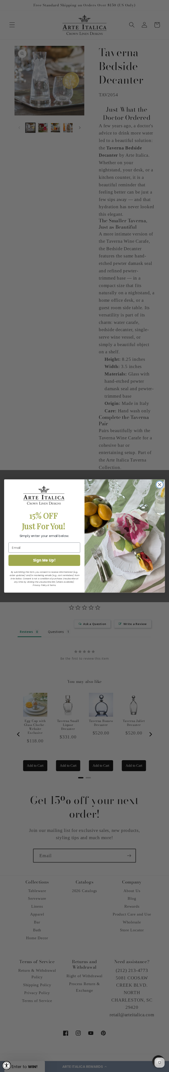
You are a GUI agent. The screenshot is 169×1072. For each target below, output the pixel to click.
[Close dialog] (159, 484)
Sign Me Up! (44, 560)
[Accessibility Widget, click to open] (6, 1065)
